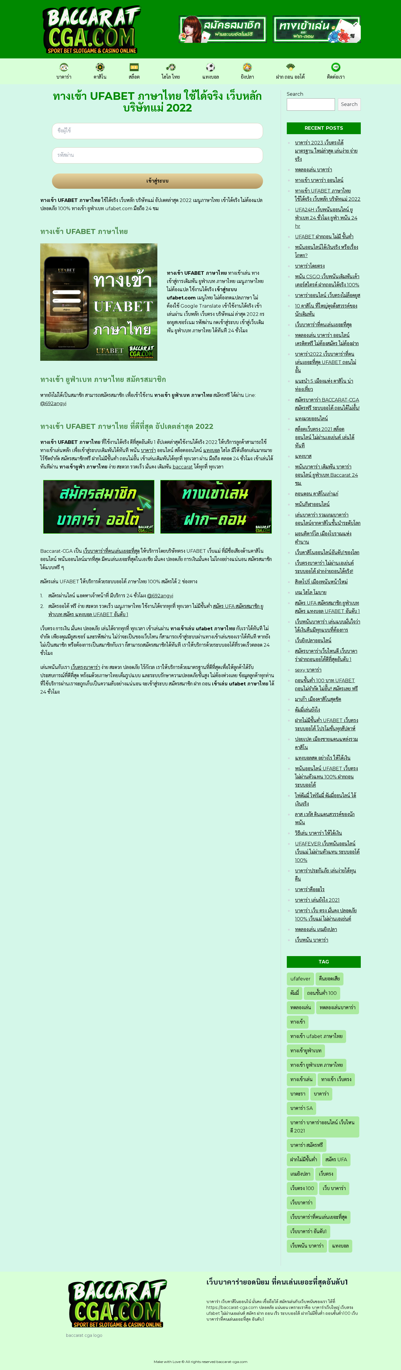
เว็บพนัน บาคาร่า (311, 940)
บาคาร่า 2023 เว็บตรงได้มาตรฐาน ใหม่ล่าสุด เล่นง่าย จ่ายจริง (326, 151)
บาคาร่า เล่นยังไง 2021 (317, 900)
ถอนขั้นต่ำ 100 (322, 993)
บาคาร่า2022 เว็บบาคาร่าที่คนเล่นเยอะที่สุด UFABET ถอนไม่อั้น (325, 362)
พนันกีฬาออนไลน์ (312, 504)
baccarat (183, 467)
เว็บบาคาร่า (301, 1203)
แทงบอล (211, 450)
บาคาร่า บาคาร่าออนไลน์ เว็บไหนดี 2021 (322, 1127)
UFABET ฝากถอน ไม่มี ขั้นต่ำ (324, 237)
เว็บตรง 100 (302, 1188)
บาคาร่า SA (301, 1108)
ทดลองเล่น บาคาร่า (313, 170)
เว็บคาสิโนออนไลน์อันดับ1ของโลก (327, 552)
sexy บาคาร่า (308, 670)
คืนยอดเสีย (329, 979)
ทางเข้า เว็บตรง (336, 1079)
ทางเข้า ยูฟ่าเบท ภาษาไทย (316, 1065)
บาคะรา (297, 1094)
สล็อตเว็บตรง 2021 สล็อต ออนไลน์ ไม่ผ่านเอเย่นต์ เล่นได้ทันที (324, 438)
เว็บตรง (326, 1174)
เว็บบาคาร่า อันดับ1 (308, 1231)
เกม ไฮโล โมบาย (310, 592)
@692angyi (53, 403)
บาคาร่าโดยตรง (310, 266)
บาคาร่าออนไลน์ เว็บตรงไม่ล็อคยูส (327, 295)
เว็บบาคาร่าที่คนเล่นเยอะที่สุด (111, 551)
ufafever (300, 979)
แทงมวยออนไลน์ (311, 419)
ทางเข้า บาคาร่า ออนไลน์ (319, 180)
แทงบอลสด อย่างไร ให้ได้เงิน (323, 758)
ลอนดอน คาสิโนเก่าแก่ (316, 494)
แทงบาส (303, 456)
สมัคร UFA (336, 1159)
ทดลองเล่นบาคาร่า (337, 1007)
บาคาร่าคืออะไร (310, 889)
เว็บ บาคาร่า (334, 1188)
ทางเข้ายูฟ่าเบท (305, 1051)
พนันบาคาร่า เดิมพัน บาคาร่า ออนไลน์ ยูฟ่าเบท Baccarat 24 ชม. (326, 475)
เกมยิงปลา (300, 1174)
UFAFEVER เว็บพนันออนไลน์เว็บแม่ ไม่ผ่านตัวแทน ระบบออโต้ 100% (327, 852)
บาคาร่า (148, 450)
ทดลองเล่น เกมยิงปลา (316, 929)
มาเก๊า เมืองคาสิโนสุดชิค (318, 699)
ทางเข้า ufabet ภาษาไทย (316, 1036)
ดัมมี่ (294, 993)
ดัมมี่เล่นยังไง (307, 710)
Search (295, 94)
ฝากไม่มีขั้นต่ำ (303, 1159)
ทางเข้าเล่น (301, 1079)
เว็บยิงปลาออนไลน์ (313, 640)
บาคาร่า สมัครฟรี (306, 1145)
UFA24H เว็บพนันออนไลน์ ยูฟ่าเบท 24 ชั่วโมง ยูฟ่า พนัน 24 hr (326, 218)
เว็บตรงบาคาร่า (85, 667)
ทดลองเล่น (300, 1007)
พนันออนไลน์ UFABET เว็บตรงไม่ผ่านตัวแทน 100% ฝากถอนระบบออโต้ (326, 777)
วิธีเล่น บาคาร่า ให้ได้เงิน (318, 833)
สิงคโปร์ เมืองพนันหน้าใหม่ (321, 582)
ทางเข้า (297, 1022)
